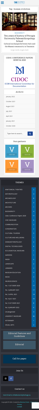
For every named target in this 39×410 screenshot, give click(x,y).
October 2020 (10, 126)
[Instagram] (5, 378)
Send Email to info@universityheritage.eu (17, 395)
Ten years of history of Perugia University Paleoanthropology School (19, 41)
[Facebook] (11, 378)
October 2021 (10, 101)
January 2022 (10, 97)
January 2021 (10, 121)
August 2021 (10, 106)
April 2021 (9, 116)
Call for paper (19, 358)
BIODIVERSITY (19, 33)
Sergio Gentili (15, 50)
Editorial (19, 344)
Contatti (19, 407)
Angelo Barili (24, 50)
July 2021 (9, 111)
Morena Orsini (24, 402)
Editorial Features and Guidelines (19, 334)
